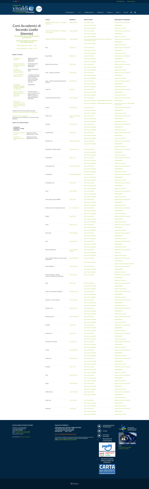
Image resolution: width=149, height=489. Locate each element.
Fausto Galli (72, 366)
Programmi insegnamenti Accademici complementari (24, 112)
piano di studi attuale (89, 22)
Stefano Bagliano (74, 233)
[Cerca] (135, 12)
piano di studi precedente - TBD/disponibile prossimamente (98, 100)
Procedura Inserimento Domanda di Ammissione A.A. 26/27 (19, 65)
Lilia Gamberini (73, 72)
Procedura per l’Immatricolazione (20, 116)
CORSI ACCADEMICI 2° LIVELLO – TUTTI (27, 48)
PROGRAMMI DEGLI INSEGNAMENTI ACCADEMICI (26, 37)
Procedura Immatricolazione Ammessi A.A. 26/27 (18, 71)
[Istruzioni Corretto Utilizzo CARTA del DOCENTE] (98, 459)
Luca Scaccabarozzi (74, 207)
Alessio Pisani (73, 216)
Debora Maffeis (73, 191)
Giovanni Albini (73, 274)
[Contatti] (100, 431)
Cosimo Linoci (73, 132)
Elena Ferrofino (73, 124)
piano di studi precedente (90, 25)
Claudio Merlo (73, 408)
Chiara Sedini (73, 199)
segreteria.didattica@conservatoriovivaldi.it (67, 439)
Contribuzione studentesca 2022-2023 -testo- (19, 138)
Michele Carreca (73, 241)
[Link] (23, 9)
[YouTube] (18, 1)
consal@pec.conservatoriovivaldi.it (22, 432)
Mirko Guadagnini (74, 97)
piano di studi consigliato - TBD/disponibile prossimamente (98, 103)
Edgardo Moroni (73, 308)
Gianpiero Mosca (74, 375)
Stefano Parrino (73, 224)
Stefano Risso (73, 56)
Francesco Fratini (74, 358)
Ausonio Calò (73, 325)
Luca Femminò (73, 341)
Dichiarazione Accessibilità (125, 447)
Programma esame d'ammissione (122, 22)
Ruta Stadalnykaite (74, 258)
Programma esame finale (120, 255)
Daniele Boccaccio (74, 291)
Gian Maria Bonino (74, 316)
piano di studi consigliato (90, 28)
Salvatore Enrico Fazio (75, 141)
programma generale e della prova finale (124, 263)
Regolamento (118, 252)
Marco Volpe (73, 64)
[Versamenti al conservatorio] (98, 439)
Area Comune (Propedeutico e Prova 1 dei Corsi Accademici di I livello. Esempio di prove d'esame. (19, 104)
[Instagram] (16, 1)
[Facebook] (13, 1)
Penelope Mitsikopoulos (75, 174)
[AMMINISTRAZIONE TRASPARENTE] (100, 426)
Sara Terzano (73, 47)
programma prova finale (120, 28)
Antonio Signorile (74, 350)
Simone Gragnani (74, 300)
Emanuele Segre (73, 107)
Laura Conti (72, 89)
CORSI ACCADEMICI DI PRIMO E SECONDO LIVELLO (27, 41)
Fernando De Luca (74, 149)
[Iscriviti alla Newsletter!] (100, 436)
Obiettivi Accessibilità (124, 448)
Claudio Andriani (73, 383)
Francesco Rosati (74, 266)
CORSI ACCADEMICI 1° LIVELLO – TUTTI (27, 45)
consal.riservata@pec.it (25, 436)
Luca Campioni (73, 400)
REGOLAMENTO (119, 25)
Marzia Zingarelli (73, 22)
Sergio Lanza (73, 157)
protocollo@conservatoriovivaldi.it (22, 431)
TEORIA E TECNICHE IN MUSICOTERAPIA (55, 39)
